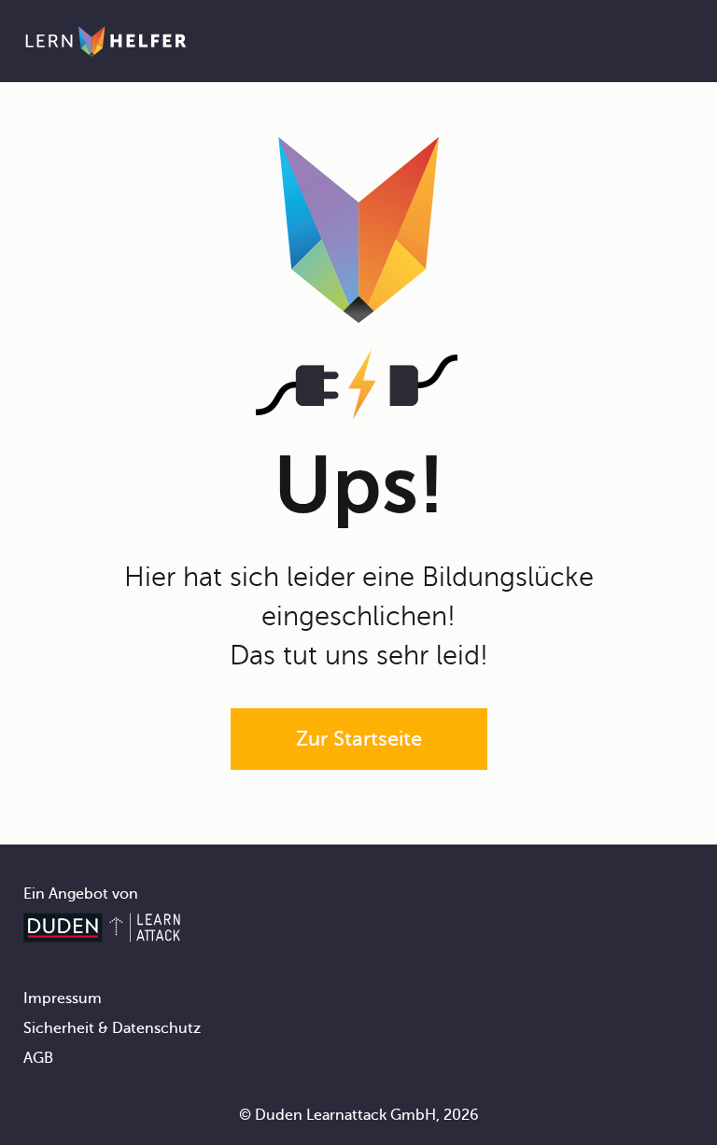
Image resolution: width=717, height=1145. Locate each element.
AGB (38, 1058)
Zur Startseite (359, 738)
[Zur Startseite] (106, 41)
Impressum (62, 998)
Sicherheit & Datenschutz (112, 1028)
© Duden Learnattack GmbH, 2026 (359, 1115)
